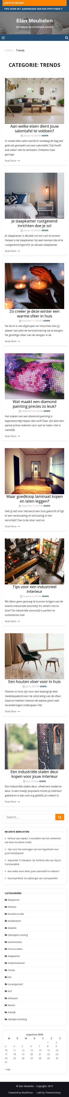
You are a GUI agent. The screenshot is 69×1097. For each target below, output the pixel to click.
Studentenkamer (16, 963)
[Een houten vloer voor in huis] (34, 656)
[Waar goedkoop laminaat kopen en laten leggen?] (34, 471)
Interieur (12, 906)
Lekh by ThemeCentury (49, 1092)
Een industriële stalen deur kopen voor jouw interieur (34, 774)
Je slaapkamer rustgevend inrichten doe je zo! (34, 223)
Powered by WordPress (21, 1092)
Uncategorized (15, 984)
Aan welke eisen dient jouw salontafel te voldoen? (34, 128)
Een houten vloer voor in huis (34, 681)
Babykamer (14, 899)
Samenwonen (15, 942)
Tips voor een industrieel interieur (34, 589)
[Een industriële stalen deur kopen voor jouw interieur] (34, 747)
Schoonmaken (15, 948)
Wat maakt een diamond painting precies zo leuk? (34, 404)
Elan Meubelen (34, 21)
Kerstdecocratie (16, 913)
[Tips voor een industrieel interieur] (34, 561)
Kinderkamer (14, 920)
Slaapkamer (14, 956)
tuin (10, 977)
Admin (45, 135)
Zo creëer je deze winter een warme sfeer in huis (34, 314)
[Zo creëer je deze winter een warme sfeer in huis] (34, 286)
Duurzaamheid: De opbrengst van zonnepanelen (33, 878)
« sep (7, 1069)
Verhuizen (13, 998)
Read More (10, 160)
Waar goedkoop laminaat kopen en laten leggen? (34, 499)
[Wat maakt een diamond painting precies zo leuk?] (34, 376)
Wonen (11, 1005)
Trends (11, 970)
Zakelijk (12, 1012)
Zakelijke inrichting (17, 1019)
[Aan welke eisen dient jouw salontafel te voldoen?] (34, 101)
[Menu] (3, 37)
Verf (10, 991)
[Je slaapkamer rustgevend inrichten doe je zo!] (34, 196)
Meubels (12, 927)
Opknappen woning (18, 934)
